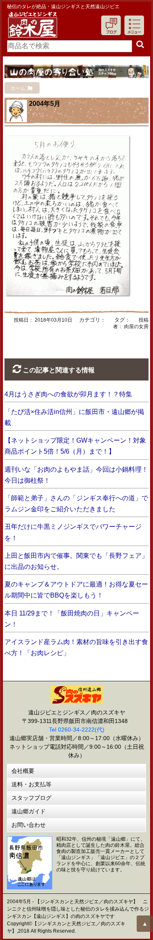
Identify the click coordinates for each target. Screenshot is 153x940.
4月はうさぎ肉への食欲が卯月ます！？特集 (68, 394)
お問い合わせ (28, 824)
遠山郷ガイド (28, 811)
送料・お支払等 (31, 784)
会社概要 (22, 771)
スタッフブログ (31, 798)
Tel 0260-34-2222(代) (76, 729)
